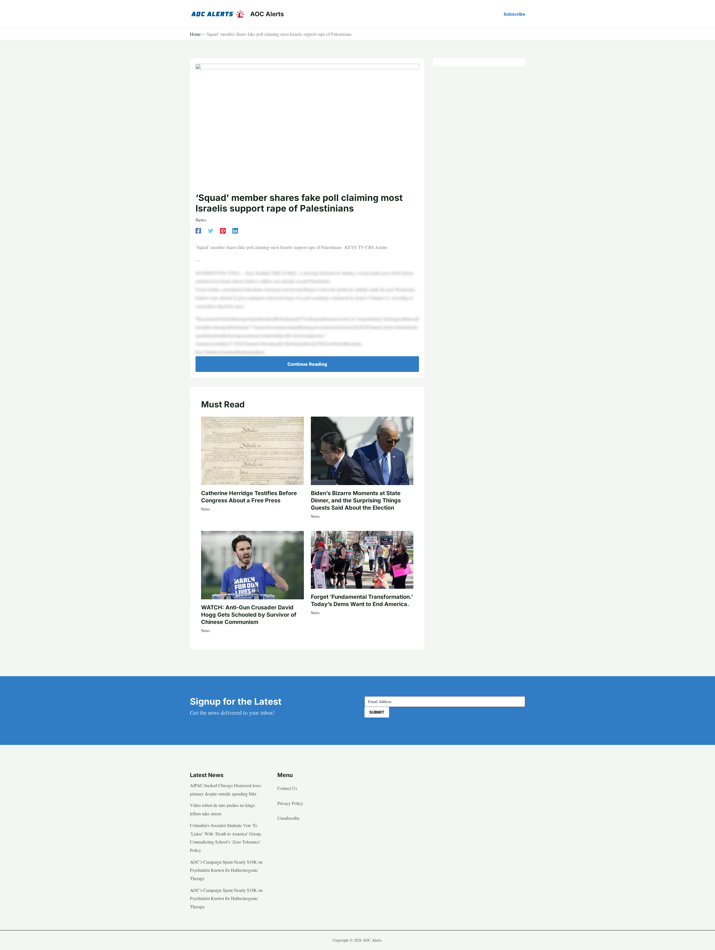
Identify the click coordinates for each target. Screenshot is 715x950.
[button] (514, 14)
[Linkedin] (235, 230)
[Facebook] (198, 230)
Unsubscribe (288, 818)
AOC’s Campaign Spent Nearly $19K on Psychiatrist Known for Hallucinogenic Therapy (226, 870)
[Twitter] (210, 230)
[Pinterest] (223, 230)
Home (195, 34)
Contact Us (287, 788)
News (201, 220)
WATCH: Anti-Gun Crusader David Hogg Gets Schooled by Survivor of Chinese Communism (248, 614)
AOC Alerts (267, 14)
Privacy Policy (290, 803)
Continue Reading (307, 364)
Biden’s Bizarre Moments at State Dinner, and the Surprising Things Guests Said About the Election (356, 500)
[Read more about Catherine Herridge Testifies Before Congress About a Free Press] (252, 450)
